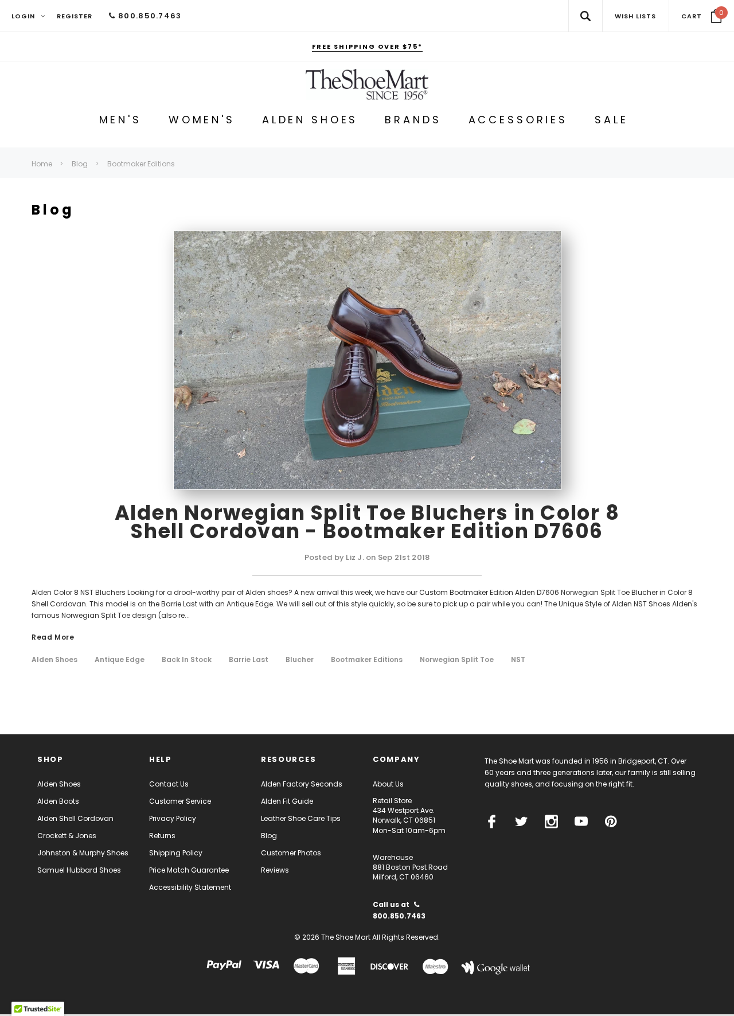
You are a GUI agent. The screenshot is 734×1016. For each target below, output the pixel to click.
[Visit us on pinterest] (611, 821)
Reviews (275, 870)
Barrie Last (248, 659)
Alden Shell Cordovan (75, 818)
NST (518, 659)
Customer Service (180, 801)
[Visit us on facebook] (492, 821)
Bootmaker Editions (367, 659)
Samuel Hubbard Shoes (79, 870)
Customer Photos (291, 853)
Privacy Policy (172, 818)
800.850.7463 (148, 15)
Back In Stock (187, 659)
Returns (162, 835)
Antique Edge (120, 659)
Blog (269, 835)
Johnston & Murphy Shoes (82, 853)
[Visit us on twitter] (521, 821)
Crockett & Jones (66, 835)
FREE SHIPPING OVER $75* (367, 46)
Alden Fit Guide (287, 801)
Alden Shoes (54, 659)
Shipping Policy (175, 853)
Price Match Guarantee (189, 870)
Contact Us (169, 784)
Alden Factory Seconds (301, 784)
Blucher (300, 659)
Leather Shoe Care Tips (301, 818)
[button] (701, 16)
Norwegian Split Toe (457, 659)
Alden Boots (58, 801)
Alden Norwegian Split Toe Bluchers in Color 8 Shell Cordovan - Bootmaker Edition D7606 (367, 522)
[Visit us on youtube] (581, 821)
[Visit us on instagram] (551, 821)
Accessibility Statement (190, 887)
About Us (388, 784)
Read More (53, 638)
